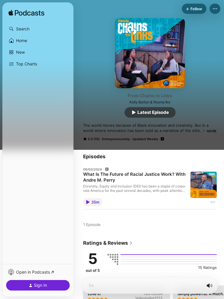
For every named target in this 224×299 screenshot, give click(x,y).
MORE (212, 131)
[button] (37, 29)
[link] (108, 243)
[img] (26, 13)
